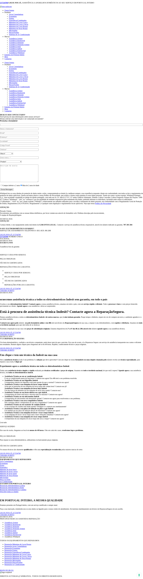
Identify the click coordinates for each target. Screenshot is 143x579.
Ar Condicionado (6, 482)
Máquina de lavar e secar (9, 471)
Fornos (11, 18)
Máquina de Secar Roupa (9, 476)
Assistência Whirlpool (16, 53)
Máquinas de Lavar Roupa (18, 26)
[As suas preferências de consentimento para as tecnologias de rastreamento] (139, 575)
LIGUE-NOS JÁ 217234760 (10, 235)
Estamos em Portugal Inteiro (14, 55)
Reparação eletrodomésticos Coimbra (13, 490)
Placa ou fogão (5, 480)
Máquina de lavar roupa (8, 473)
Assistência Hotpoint (16, 43)
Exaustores (13, 16)
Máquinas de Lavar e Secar (18, 24)
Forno (2, 465)
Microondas (13, 30)
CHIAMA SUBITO (7, 291)
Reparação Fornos (10, 550)
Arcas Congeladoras (16, 14)
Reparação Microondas (12, 560)
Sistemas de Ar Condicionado (19, 35)
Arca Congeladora (6, 461)
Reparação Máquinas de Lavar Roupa (17, 544)
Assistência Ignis (15, 47)
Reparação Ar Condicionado (14, 564)
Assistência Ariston (15, 39)
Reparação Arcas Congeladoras (15, 546)
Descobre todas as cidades (9, 492)
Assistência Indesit (15, 49)
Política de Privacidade (103, 203)
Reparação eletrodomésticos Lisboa (12, 486)
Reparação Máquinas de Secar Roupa (17, 558)
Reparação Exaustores (12, 548)
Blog (6, 57)
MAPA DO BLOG (7, 570)
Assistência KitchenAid (17, 51)
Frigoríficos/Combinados (17, 20)
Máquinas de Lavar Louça (18, 22)
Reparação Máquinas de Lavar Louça (17, 554)
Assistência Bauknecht (17, 41)
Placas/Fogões (14, 32)
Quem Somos (9, 10)
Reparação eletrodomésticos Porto (12, 488)
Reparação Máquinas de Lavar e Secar (18, 556)
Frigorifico (3, 467)
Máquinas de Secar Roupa (18, 28)
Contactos (8, 59)
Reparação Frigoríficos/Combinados (17, 552)
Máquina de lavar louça (8, 469)
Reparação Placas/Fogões (13, 562)
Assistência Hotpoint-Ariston (19, 45)
